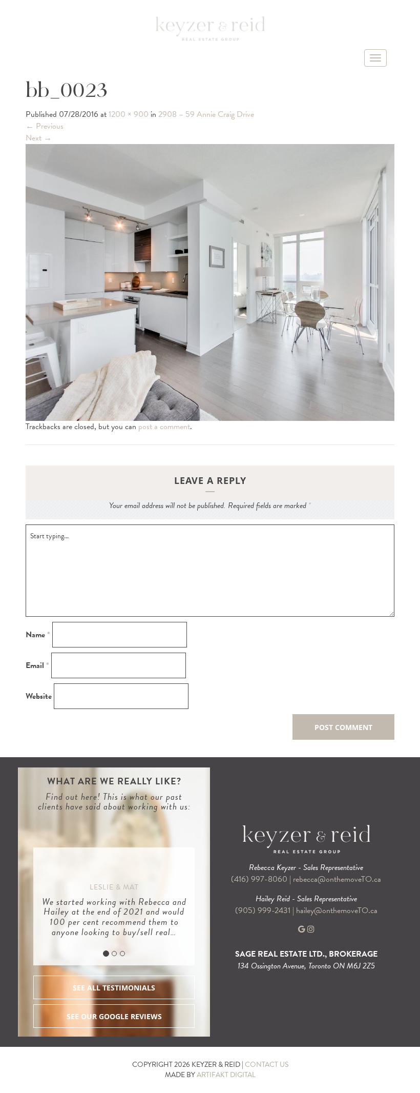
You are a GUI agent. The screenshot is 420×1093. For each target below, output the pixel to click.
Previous (45, 126)
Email (37, 666)
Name (38, 635)
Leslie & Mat (114, 887)
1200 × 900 (129, 114)
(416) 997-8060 (259, 879)
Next (39, 138)
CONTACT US (266, 1064)
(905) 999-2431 (263, 910)
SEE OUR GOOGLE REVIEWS (114, 1016)
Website (39, 696)
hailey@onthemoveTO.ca (336, 910)
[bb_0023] (210, 281)
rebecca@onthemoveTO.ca (337, 879)
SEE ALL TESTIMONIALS (114, 988)
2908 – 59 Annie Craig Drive (206, 114)
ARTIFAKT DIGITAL (226, 1074)
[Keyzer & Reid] (210, 28)
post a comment (164, 426)
